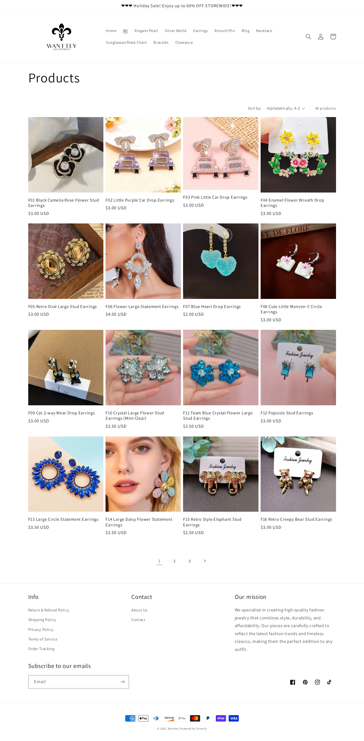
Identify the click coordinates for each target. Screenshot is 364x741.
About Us (139, 609)
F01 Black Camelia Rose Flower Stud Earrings (63, 202)
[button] (308, 36)
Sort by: (254, 108)
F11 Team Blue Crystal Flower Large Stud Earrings (218, 415)
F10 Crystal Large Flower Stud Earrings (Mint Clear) (135, 415)
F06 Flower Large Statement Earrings (142, 306)
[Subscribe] (122, 681)
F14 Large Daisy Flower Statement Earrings (139, 521)
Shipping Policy (42, 619)
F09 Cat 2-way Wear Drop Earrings (61, 412)
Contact (138, 619)
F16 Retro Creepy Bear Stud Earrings (296, 519)
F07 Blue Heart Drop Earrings (212, 306)
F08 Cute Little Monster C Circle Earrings (291, 309)
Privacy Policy (41, 629)
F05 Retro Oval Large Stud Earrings (62, 306)
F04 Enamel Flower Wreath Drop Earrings (292, 202)
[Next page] (205, 561)
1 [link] (159, 561)
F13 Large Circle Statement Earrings (63, 519)
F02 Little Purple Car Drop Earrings (140, 200)
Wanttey (173, 728)
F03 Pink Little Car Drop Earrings (215, 197)
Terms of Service (43, 639)
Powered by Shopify (193, 728)
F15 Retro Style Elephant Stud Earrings (212, 521)
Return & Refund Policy (48, 609)
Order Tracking (41, 648)
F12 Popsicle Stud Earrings (287, 412)
